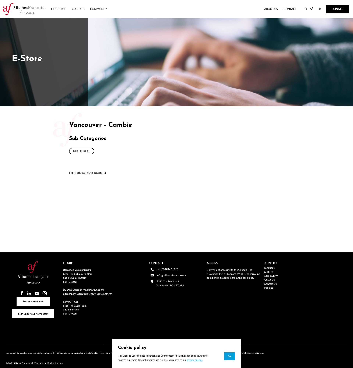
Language (58, 8)
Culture (78, 8)
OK (229, 356)
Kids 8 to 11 (81, 150)
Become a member (33, 298)
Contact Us (270, 283)
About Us (271, 8)
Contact (290, 8)
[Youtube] (37, 293)
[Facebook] (21, 293)
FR (316, 7)
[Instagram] (44, 293)
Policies (268, 287)
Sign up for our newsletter (33, 311)
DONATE (332, 7)
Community (99, 8)
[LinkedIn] (29, 293)
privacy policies (195, 359)
